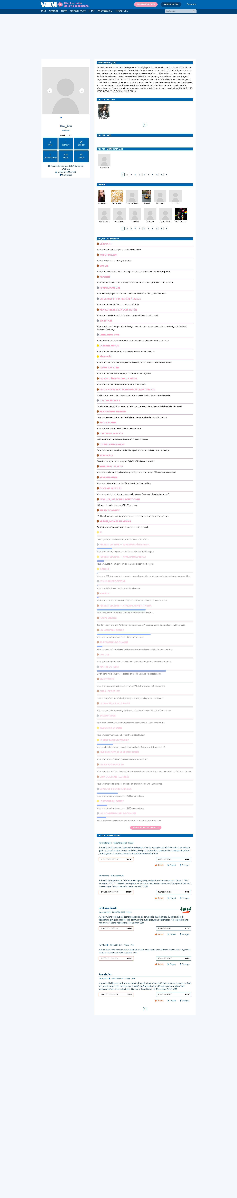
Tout (43, 11)
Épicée (64, 11)
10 (161, 175)
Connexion (192, 4)
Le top (92, 11)
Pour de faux (106, 974)
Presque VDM (122, 11)
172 (70, 135)
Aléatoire (53, 11)
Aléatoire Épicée (78, 11)
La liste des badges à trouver (145, 828)
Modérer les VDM (171, 4)
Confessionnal (105, 11)
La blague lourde (108, 908)
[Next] (166, 174)
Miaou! (62, 135)
